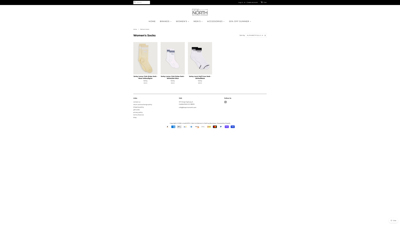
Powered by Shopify (223, 123)
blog (134, 117)
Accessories (215, 21)
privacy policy (138, 112)
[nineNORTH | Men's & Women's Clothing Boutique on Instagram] (225, 102)
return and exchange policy (142, 104)
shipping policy (138, 107)
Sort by (242, 35)
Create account (252, 2)
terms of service (138, 115)
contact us (136, 102)
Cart (265, 2)
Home (152, 21)
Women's (182, 21)
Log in (240, 2)
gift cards (136, 110)
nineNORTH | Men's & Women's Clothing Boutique (199, 123)
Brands (165, 21)
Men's (197, 21)
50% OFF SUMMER (239, 21)
